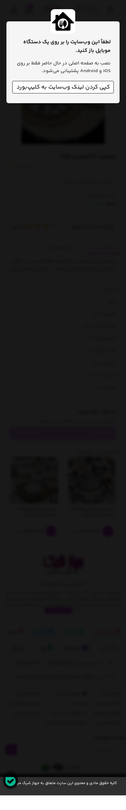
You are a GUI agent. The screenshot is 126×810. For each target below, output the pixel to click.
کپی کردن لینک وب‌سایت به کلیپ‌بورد (63, 87)
